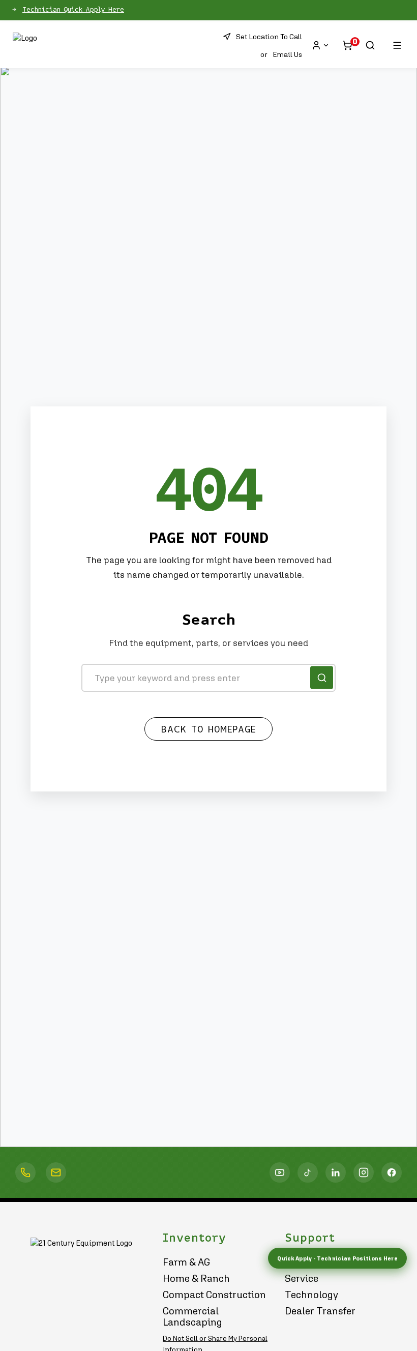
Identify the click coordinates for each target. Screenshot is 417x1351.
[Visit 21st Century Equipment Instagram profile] (363, 1172)
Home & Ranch (196, 1278)
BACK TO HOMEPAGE (208, 729)
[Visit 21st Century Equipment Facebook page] (391, 1172)
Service (301, 1278)
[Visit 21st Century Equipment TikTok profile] (307, 1172)
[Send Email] (56, 1172)
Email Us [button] (287, 54)
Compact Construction (214, 1294)
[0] (347, 45)
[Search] (370, 45)
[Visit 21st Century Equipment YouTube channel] (280, 1172)
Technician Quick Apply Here (73, 10)
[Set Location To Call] (25, 1172)
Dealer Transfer (320, 1310)
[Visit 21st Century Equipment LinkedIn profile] (335, 1172)
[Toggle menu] (397, 45)
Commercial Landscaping (192, 1316)
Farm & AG (187, 1262)
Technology (311, 1294)
